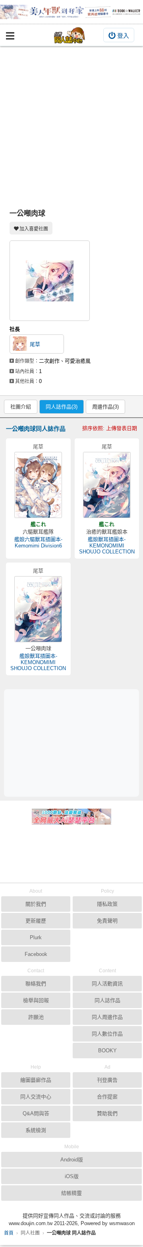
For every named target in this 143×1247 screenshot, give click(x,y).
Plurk (36, 937)
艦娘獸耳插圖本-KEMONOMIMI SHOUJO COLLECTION (107, 545)
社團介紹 (20, 407)
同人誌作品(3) (61, 407)
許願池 (36, 1017)
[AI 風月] (71, 819)
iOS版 (72, 1176)
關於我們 (35, 904)
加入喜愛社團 (33, 229)
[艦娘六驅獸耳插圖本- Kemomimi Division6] (38, 485)
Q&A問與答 (36, 1113)
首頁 (9, 1233)
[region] (73, 742)
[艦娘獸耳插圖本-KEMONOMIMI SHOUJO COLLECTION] (107, 485)
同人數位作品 (107, 1034)
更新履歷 (35, 921)
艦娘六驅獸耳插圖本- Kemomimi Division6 (38, 542)
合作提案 (107, 1097)
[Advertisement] (71, 122)
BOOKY (107, 1051)
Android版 (71, 1160)
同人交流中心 (35, 1097)
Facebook (36, 954)
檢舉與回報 (36, 1000)
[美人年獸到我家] (71, 12)
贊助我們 (107, 1113)
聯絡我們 (35, 984)
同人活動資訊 (107, 984)
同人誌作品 (107, 1000)
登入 (123, 35)
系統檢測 (35, 1130)
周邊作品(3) (105, 407)
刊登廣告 (107, 1080)
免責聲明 (107, 921)
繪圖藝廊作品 (35, 1080)
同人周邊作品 (107, 1017)
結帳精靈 (71, 1193)
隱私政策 (107, 904)
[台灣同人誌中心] (69, 35)
